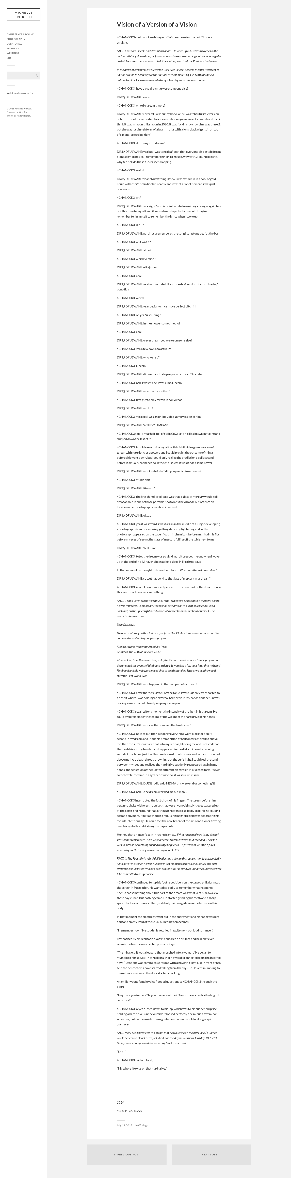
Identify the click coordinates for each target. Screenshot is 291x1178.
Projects (13, 48)
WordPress (24, 112)
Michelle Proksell (23, 15)
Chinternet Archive (20, 34)
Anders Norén (23, 115)
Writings (13, 53)
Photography (16, 39)
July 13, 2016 (124, 1125)
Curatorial (14, 43)
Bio (9, 58)
